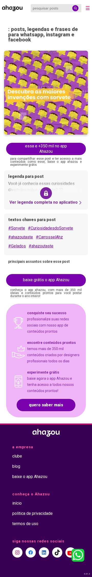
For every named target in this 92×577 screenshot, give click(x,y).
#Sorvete (16, 228)
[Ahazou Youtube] (70, 552)
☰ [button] (87, 8)
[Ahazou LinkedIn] (44, 552)
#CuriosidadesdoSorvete (50, 228)
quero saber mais (46, 404)
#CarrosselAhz (49, 237)
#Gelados (17, 246)
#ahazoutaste (20, 237)
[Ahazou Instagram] (17, 552)
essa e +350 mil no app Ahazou (46, 149)
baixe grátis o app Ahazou (46, 279)
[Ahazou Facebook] (31, 552)
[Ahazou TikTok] (57, 552)
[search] (75, 8)
